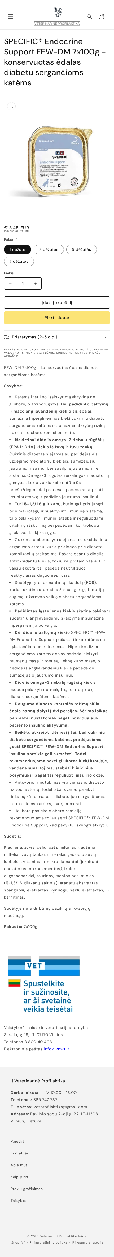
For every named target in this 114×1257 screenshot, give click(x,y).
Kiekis (9, 273)
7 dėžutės (19, 261)
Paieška (18, 1141)
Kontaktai (19, 1153)
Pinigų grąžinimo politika (48, 1242)
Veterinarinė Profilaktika (58, 1236)
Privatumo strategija (87, 1242)
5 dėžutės (81, 249)
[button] (10, 16)
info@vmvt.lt (56, 1049)
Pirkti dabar (57, 317)
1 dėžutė (17, 249)
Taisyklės (19, 1200)
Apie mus (19, 1165)
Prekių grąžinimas (27, 1188)
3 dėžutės (48, 249)
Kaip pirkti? (21, 1177)
